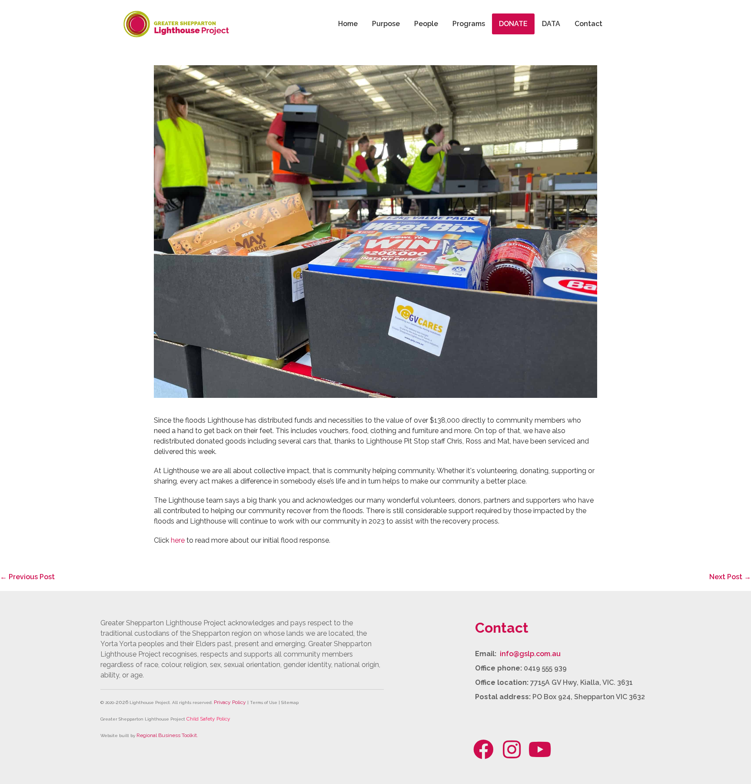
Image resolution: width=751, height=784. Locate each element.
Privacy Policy (230, 702)
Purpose (386, 24)
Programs (468, 24)
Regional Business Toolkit (166, 735)
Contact (588, 24)
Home (348, 24)
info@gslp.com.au (530, 654)
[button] (484, 749)
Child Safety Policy (208, 719)
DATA (551, 24)
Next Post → (730, 577)
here (178, 540)
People (426, 24)
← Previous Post (27, 577)
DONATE (513, 24)
